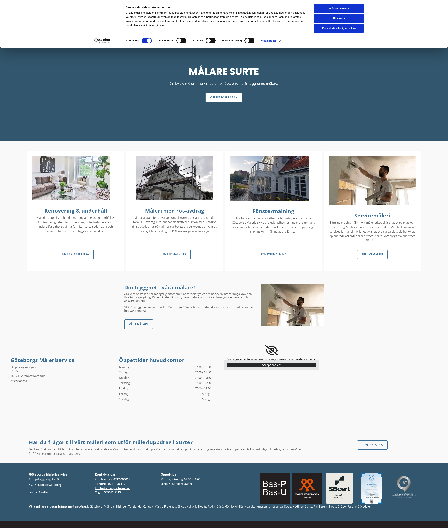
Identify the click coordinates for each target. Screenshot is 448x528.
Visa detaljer (268, 40)
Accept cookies (272, 365)
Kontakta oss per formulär (112, 488)
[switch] (181, 40)
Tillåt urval (339, 18)
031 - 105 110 (116, 484)
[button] (223, 97)
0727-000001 (121, 479)
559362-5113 (112, 492)
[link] (271, 350)
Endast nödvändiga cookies (339, 28)
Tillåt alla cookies (338, 8)
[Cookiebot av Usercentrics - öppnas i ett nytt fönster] (102, 40)
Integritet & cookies (38, 492)
